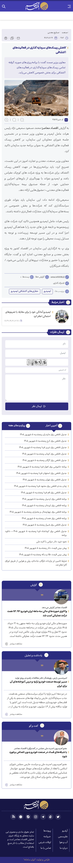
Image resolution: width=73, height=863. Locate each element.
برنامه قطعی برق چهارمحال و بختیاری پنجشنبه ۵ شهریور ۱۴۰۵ (38, 512)
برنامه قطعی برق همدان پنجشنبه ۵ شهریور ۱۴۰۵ (44, 519)
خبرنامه (47, 837)
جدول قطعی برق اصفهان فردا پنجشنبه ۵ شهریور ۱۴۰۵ (41, 473)
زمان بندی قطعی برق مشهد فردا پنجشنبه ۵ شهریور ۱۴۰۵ (40, 486)
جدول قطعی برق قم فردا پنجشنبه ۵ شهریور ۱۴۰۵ (44, 493)
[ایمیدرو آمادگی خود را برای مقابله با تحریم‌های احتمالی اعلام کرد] (62, 316)
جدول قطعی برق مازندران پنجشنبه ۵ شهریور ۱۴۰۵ (43, 435)
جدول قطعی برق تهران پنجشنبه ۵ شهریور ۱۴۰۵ (45, 480)
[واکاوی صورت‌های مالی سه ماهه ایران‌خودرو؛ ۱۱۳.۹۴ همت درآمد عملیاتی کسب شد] (61, 597)
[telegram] (43, 816)
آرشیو (65, 831)
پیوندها (47, 831)
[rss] (13, 817)
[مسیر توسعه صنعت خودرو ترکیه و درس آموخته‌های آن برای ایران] (61, 667)
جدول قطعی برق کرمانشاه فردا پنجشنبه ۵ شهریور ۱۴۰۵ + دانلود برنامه (36, 533)
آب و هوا (63, 842)
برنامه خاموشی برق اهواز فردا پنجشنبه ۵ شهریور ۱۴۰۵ (42, 467)
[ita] (50, 816)
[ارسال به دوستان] (18, 38)
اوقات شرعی (45, 842)
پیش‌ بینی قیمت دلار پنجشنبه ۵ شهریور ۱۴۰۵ (46, 548)
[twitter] (58, 816)
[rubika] (21, 816)
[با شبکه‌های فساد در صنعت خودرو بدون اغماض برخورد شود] (61, 738)
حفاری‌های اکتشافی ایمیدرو (24, 291)
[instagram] (36, 816)
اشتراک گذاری (58, 283)
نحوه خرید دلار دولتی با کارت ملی (51, 542)
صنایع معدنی (53, 32)
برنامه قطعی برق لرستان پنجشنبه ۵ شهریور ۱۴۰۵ (44, 506)
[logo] (36, 6)
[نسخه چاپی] (5, 38)
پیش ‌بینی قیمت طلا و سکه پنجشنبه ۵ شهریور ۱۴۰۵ (43, 555)
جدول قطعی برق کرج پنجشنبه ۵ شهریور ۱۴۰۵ (45, 441)
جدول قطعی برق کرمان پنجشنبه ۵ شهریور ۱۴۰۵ (44, 454)
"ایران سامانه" (29, 860)
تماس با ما (46, 848)
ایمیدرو (47, 291)
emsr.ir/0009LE (58, 277)
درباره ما (64, 848)
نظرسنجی (63, 837)
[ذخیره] (12, 38)
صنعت (65, 32)
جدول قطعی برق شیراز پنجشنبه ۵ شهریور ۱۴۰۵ (45, 525)
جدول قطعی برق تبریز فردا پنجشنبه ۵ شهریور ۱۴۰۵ (43, 448)
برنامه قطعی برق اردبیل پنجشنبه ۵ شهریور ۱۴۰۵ (44, 499)
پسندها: (25, 277)
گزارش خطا (39, 277)
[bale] (28, 816)
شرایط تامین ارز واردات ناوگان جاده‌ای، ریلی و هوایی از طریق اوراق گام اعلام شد (36, 563)
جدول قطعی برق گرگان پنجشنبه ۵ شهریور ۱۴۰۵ (44, 460)
